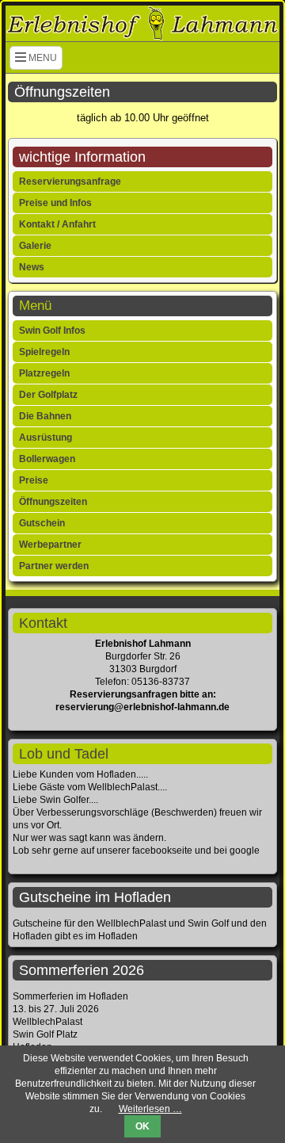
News (31, 267)
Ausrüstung (45, 437)
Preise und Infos (55, 202)
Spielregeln (44, 351)
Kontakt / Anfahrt (57, 224)
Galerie (35, 245)
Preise (33, 480)
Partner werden (54, 566)
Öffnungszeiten (53, 501)
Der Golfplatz (48, 394)
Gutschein (42, 523)
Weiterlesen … (150, 1108)
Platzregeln (44, 373)
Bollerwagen (47, 458)
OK (142, 1126)
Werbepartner (50, 544)
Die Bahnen (45, 416)
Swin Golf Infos (52, 330)
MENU (41, 57)
